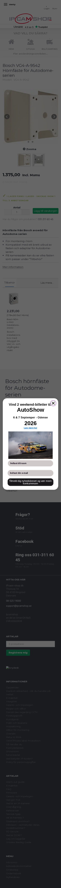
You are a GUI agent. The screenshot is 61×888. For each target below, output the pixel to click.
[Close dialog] (53, 403)
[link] (30, 445)
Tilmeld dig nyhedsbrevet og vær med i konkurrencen (30, 482)
